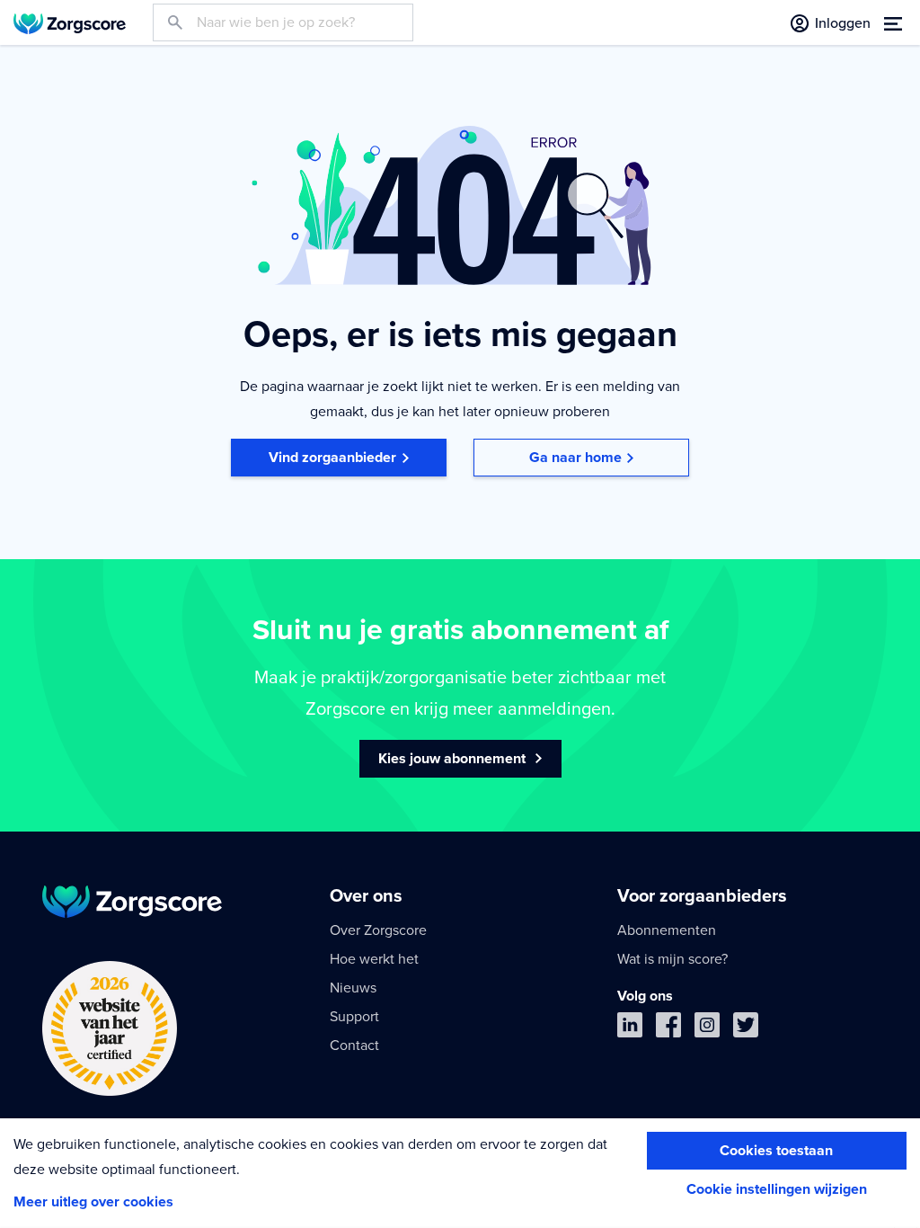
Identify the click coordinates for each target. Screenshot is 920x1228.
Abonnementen (666, 930)
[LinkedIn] (629, 1029)
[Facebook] (668, 1029)
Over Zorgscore (378, 930)
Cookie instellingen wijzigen (776, 1189)
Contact (354, 1045)
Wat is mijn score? (672, 959)
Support (354, 1017)
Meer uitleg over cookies (93, 1202)
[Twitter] (745, 1029)
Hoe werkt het (374, 959)
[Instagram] (707, 1029)
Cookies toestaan (776, 1151)
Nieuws (353, 988)
